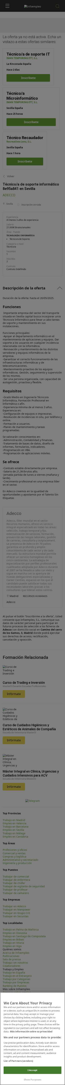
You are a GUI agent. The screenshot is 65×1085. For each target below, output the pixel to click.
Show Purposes (32, 1079)
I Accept (32, 1070)
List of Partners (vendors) (18, 1060)
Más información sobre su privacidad (31, 1031)
